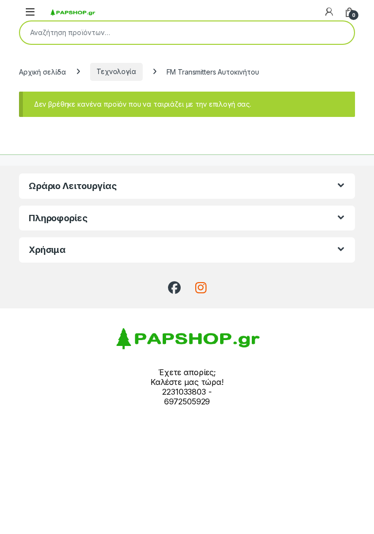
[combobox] (173, 32)
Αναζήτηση (340, 32)
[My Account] (329, 12)
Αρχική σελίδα (42, 71)
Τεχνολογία (116, 71)
